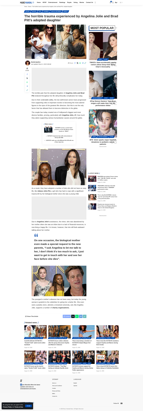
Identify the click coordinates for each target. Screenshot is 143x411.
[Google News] (121, 403)
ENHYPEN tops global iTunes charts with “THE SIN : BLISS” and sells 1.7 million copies (108, 178)
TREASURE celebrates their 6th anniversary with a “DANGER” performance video (106, 187)
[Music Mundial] (27, 2)
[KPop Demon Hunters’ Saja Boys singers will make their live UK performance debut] (103, 85)
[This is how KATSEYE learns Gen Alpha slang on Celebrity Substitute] (107, 357)
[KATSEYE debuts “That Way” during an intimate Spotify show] (59, 357)
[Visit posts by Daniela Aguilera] (27, 63)
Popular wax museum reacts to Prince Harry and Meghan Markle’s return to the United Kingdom (107, 206)
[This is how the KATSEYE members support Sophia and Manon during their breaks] (107, 332)
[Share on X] (77, 63)
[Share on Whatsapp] (80, 63)
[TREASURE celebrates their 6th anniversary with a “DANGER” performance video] (92, 188)
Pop (40, 11)
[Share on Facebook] (75, 63)
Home (25, 6)
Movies (34, 11)
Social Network (56, 11)
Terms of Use (19, 407)
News (100, 59)
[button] (28, 406)
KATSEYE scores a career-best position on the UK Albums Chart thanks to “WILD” (63, 129)
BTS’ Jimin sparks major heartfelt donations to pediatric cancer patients (103, 142)
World (66, 11)
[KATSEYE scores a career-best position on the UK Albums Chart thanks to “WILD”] (48, 129)
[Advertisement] (59, 79)
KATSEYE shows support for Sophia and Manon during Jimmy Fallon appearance (82, 368)
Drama (29, 6)
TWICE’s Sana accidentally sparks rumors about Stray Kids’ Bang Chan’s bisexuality (103, 65)
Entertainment (97, 98)
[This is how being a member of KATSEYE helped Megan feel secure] (83, 332)
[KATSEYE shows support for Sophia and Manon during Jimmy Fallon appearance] (83, 357)
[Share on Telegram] (83, 63)
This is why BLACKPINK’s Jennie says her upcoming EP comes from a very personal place (107, 196)
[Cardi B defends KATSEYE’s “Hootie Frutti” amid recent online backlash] (35, 332)
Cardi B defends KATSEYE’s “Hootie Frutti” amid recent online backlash (34, 342)
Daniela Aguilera (35, 62)
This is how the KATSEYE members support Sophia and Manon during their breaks (107, 342)
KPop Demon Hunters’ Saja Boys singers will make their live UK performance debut (103, 103)
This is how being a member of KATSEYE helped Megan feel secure (81, 342)
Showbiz (46, 11)
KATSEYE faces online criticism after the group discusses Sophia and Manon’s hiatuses (58, 342)
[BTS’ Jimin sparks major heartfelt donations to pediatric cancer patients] (103, 123)
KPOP (105, 59)
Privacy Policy (7, 407)
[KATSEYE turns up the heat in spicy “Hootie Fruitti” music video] (35, 357)
